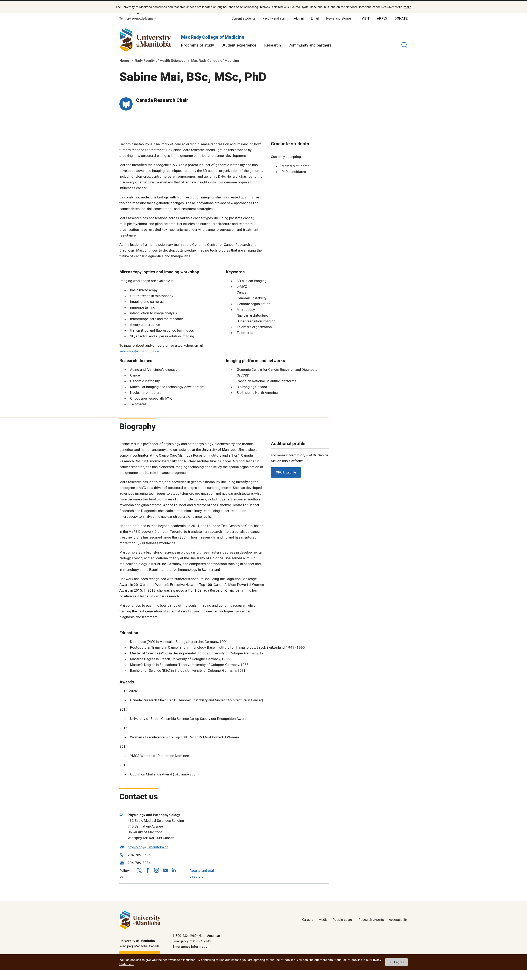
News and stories (339, 18)
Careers (308, 920)
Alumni (299, 18)
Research (272, 45)
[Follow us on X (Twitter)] (139, 870)
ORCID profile (286, 472)
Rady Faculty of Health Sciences (160, 60)
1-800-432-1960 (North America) (196, 936)
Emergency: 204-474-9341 (192, 941)
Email (315, 18)
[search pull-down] (404, 45)
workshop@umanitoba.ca (139, 351)
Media (323, 920)
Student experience (239, 45)
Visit (366, 18)
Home (124, 60)
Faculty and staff (275, 18)
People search (342, 920)
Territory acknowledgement (137, 18)
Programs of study (197, 45)
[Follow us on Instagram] (156, 870)
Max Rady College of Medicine (212, 37)
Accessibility (398, 920)
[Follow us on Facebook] (147, 870)
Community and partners (310, 45)
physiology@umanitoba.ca (148, 847)
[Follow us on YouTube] (165, 869)
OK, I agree (396, 962)
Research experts (371, 920)
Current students (243, 18)
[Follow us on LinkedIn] (173, 869)
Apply (382, 18)
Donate (401, 18)
